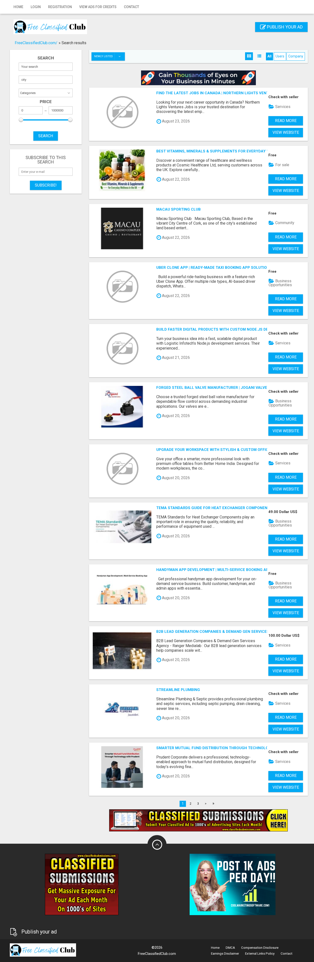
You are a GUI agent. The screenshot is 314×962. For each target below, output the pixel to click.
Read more (286, 120)
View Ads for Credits (98, 7)
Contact (131, 7)
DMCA (230, 947)
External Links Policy (260, 953)
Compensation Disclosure (259, 947)
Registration (60, 7)
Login (36, 7)
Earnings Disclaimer (225, 953)
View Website (286, 132)
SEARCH (45, 136)
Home (18, 7)
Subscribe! (46, 185)
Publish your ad (284, 26)
